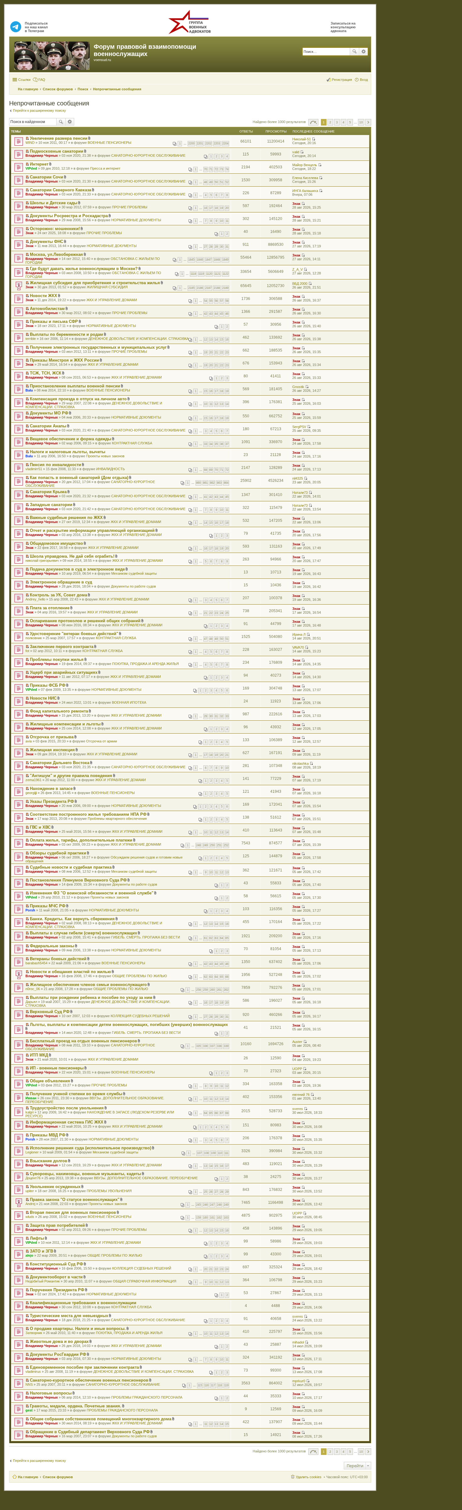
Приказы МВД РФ (47, 1135)
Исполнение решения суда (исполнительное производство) (90, 1148)
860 (198, 482)
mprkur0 (298, 1381)
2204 (225, 143)
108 (206, 1153)
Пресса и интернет (105, 168)
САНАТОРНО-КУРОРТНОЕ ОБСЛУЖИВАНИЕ (148, 155)
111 (226, 1153)
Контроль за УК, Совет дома (58, 595)
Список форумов (58, 1477)
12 (205, 339)
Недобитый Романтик (42, 1281)
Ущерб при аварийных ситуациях (63, 672)
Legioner (32, 1152)
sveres (297, 1109)
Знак (296, 204)
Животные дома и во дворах (59, 1341)
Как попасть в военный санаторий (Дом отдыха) (79, 477)
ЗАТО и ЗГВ (41, 1251)
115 (200, 1385)
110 (220, 1153)
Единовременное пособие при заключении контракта (84, 1367)
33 (205, 444)
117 (213, 1385)
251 (219, 845)
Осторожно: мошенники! (55, 228)
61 (205, 938)
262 (226, 989)
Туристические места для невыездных (69, 1315)
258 (198, 989)
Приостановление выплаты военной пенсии (75, 386)
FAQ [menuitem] (41, 80)
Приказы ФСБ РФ (47, 685)
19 (221, 208)
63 (216, 938)
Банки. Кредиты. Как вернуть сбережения (72, 918)
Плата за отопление (49, 608)
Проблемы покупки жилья (57, 659)
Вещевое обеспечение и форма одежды (70, 439)
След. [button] (368, 122)
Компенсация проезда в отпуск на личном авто (78, 399)
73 (221, 169)
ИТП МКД (39, 1055)
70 (205, 169)
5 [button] (350, 122)
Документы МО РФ (49, 413)
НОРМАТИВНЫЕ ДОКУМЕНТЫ (136, 220)
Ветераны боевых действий (58, 958)
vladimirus (33, 1371)
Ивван (30, 1098)
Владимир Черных (41, 155)
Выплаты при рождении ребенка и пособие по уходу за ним (91, 997)
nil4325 (297, 478)
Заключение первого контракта (61, 646)
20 (226, 208)
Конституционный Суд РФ (56, 1264)
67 (221, 1113)
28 (210, 246)
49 (210, 182)
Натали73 (300, 492)
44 (216, 313)
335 (198, 1046)
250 (212, 845)
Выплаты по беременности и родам (66, 334)
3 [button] (337, 122)
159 (198, 1217)
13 (210, 339)
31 (226, 246)
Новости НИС (43, 698)
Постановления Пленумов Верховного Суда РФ (78, 880)
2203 (217, 143)
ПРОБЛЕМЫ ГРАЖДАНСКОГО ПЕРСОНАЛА (146, 1397)
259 (205, 989)
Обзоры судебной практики (58, 853)
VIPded (31, 168)
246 (205, 1204)
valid (295, 152)
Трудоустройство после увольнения (67, 1108)
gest (29, 1410)
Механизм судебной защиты (134, 573)
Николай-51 (301, 139)
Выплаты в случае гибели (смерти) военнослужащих (83, 933)
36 (221, 444)
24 (221, 613)
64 (221, 938)
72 (216, 169)
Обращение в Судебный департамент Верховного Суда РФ (90, 1431)
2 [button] (330, 122)
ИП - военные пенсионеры (57, 1068)
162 (219, 1217)
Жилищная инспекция (52, 749)
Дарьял (31, 1002)
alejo (29, 1255)
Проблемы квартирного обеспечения (117, 818)
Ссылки (24, 80)
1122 (225, 273)
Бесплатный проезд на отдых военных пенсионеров (83, 1041)
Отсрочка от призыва (52, 737)
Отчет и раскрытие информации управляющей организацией (92, 530)
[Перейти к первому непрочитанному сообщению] (27, 138)
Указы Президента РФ (52, 801)
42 (205, 313)
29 (216, 246)
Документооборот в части (56, 1277)
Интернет (39, 164)
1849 (225, 259)
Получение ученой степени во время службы (76, 1093)
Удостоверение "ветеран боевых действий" (74, 633)
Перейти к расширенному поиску (39, 110)
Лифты (37, 1238)
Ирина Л (298, 634)
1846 (200, 259)
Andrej (30, 1204)
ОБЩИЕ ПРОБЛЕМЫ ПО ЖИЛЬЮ (139, 976)
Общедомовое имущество (56, 543)
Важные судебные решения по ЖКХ (66, 517)
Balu (29, 390)
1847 (208, 259)
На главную (28, 1477)
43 (210, 313)
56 (216, 300)
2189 (225, 288)
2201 (200, 143)
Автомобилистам (47, 308)
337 (212, 1046)
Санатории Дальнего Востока (59, 762)
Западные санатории (51, 504)
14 (216, 339)
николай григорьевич (42, 560)
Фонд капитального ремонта (59, 711)
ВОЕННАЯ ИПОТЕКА (129, 702)
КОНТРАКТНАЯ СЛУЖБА (132, 443)
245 (198, 1204)
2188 (217, 288)
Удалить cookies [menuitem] (309, 1477)
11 (227, 221)
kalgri (29, 1112)
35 (216, 444)
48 (205, 182)
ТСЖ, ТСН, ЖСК (45, 373)
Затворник (33, 1333)
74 (226, 169)
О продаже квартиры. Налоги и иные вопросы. (78, 1328)
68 (205, 469)
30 (221, 246)
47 (205, 638)
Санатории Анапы (48, 426)
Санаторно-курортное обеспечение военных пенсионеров (89, 1380)
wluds (29, 1217)
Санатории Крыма (48, 491)
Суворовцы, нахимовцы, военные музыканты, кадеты (85, 1173)
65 (226, 938)
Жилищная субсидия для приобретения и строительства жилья (95, 282)
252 (226, 845)
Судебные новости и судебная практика (71, 867)
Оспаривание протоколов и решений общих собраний (85, 620)
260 (212, 989)
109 (213, 1153)
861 (205, 482)
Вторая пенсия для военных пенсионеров (73, 1212)
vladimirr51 (33, 469)
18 (216, 208)
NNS (29, 1384)
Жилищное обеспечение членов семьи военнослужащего (88, 984)
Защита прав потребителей (57, 1225)
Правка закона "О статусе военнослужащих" (74, 1199)
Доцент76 (33, 1178)
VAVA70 (298, 647)
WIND (30, 142)
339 (226, 1046)
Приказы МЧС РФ (47, 906)
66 (226, 976)
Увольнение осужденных (55, 1186)
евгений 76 (301, 1094)
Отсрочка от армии (101, 741)
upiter (29, 1191)
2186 (200, 288)
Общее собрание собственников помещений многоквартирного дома (100, 1419)
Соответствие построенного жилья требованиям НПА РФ (88, 814)
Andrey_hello (35, 599)
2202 (208, 143)
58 (226, 300)
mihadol (298, 1342)
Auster (297, 1042)
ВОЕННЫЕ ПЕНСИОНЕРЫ (109, 142)
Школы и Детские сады (53, 202)
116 (206, 1385)
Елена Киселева (305, 178)
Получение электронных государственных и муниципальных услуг (98, 347)
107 (199, 1153)
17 (210, 208)
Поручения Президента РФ (57, 1289)
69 (210, 469)
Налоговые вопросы (51, 1393)
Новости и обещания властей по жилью (70, 971)
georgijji (31, 793)
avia (28, 741)
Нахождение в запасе (51, 788)
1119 (201, 273)
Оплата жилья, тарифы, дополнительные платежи (81, 840)
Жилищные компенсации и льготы (65, 724)
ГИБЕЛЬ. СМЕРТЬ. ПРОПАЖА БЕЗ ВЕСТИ (145, 937)
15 (221, 339)
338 (219, 1046)
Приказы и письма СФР (54, 321)
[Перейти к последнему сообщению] (313, 139)
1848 (217, 259)
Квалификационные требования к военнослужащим (83, 1302)
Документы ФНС (46, 241)
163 (226, 1217)
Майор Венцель (304, 165)
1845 (191, 259)
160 (205, 1217)
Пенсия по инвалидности (55, 464)
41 (205, 497)
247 (212, 1204)
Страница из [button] (313, 122)
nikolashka (300, 763)
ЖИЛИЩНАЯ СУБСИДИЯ (107, 287)
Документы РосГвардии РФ (58, 1354)
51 (221, 182)
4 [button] (343, 122)
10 (221, 221)
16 (205, 208)
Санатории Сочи (46, 177)
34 (210, 444)
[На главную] (52, 54)
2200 (191, 143)
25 (226, 613)
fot (27, 651)
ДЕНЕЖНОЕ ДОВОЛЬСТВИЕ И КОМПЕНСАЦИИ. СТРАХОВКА (138, 339)
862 (212, 482)
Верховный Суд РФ (49, 1011)
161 (212, 1217)
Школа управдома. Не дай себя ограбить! (72, 556)
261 (219, 989)
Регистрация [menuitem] (342, 80)
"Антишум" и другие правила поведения (71, 775)
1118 (193, 273)
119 (226, 1385)
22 (221, 352)
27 (205, 246)
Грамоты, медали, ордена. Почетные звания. (75, 1406)
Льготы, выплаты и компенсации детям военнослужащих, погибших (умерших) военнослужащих (129, 1024)
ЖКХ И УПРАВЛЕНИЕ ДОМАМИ (111, 300)
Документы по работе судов (133, 586)
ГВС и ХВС (40, 827)
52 (226, 182)
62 (210, 938)
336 (205, 1046)
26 (210, 1191)
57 (221, 300)
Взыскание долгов (48, 1160)
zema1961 (33, 780)
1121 (217, 273)
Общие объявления (50, 1081)
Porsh (30, 910)
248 (198, 845)
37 (226, 444)
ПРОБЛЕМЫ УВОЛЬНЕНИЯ (109, 1191)
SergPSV (299, 427)
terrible (30, 339)
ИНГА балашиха (305, 191)
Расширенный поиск (363, 51)
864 (226, 482)
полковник (33, 638)
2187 (208, 288)
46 (226, 313)
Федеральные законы (52, 946)
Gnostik (298, 387)
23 (226, 352)
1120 (209, 273)
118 (219, 1385)
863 (219, 482)
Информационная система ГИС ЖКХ (66, 1122)
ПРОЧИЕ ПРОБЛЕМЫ (129, 207)
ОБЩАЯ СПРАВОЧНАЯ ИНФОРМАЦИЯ (144, 1281)
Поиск (354, 51)
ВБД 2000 (299, 283)
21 (216, 352)
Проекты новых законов (105, 456)
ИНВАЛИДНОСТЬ (110, 469)
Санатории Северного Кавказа (60, 190)
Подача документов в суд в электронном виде (77, 569)
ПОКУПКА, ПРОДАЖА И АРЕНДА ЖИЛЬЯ (145, 664)
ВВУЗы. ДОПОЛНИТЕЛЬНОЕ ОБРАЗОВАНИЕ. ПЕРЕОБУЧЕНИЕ (146, 1178)
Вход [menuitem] (364, 80)
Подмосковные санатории (56, 151)
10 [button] (361, 122)
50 (216, 182)
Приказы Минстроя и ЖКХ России (64, 360)
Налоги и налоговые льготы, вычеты (67, 451)
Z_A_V (297, 269)
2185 (191, 288)
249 (205, 845)
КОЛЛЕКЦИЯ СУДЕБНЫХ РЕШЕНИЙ (140, 1016)
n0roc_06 (32, 989)
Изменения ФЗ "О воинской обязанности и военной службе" (91, 893)
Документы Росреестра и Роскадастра (69, 215)
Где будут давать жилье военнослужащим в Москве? (84, 268)
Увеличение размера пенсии (58, 138)
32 (221, 716)
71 (210, 169)
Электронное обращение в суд (61, 582)
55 (210, 300)
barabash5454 (36, 963)
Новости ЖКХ (43, 295)
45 (221, 313)
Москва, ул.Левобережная (56, 254)
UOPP (297, 1069)
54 (205, 300)
